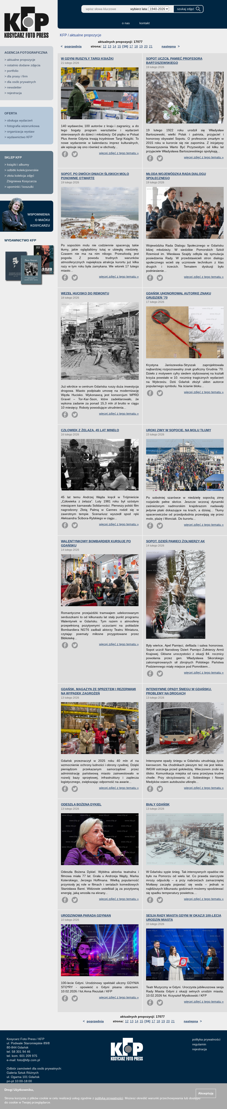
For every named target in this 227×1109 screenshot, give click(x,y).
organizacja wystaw (20, 131)
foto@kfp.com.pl (28, 1060)
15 (119, 46)
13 (109, 46)
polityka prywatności (206, 1039)
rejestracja (14, 93)
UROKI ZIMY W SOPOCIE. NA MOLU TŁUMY (178, 430)
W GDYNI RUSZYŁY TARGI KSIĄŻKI (87, 58)
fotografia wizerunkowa (23, 126)
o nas (126, 23)
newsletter (14, 87)
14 (114, 46)
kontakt (144, 23)
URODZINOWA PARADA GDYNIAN (86, 915)
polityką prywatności (109, 1098)
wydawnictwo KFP (19, 137)
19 (141, 46)
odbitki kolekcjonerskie (23, 170)
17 (131, 46)
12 (104, 46)
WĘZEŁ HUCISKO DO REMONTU (85, 293)
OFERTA (10, 113)
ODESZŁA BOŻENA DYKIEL (81, 804)
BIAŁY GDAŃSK (158, 804)
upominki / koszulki (20, 186)
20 (146, 46)
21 (151, 46)
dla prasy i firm (17, 76)
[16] (125, 46)
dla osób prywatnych (21, 82)
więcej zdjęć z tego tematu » (119, 153)
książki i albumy (18, 164)
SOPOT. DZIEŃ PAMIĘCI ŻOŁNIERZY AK (175, 541)
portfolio (12, 70)
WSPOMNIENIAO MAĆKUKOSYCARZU (38, 220)
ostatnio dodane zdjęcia (23, 65)
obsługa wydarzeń (20, 120)
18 (136, 46)
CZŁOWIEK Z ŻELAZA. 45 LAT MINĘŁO (90, 430)
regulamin (199, 1044)
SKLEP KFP (13, 157)
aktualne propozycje (21, 59)
